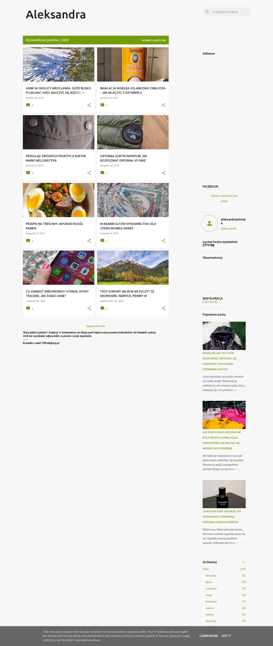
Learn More (208, 636)
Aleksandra (56, 14)
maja (209, 595)
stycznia (211, 621)
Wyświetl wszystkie (154, 40)
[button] (89, 105)
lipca (209, 582)
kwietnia (211, 601)
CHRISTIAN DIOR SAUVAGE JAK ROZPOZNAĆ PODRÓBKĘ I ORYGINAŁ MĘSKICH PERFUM (222, 517)
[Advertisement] (183, 103)
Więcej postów (96, 326)
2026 (206, 569)
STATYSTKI (210, 302)
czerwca (211, 588)
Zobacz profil (228, 228)
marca (210, 608)
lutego (210, 614)
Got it (226, 636)
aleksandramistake (233, 221)
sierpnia (211, 575)
